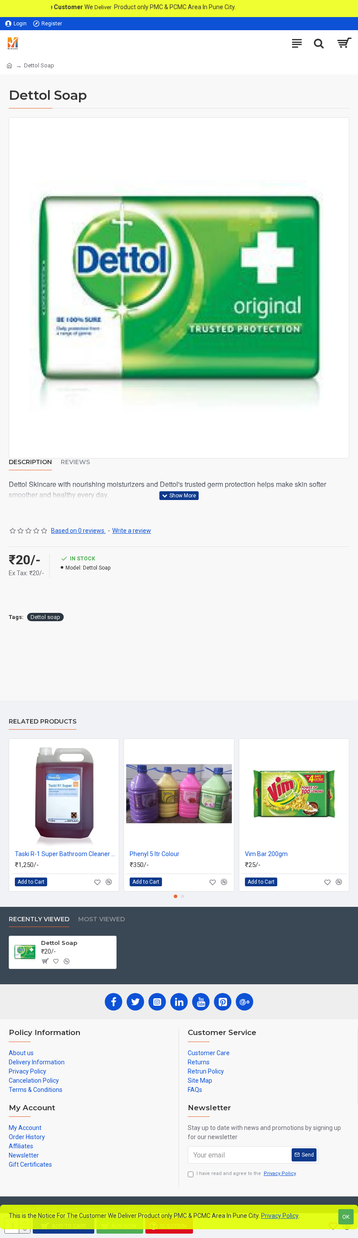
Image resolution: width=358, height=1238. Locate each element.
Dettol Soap (59, 942)
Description (30, 462)
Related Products (42, 721)
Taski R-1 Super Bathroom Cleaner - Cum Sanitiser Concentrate (66, 853)
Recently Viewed (39, 919)
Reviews (75, 462)
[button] (175, 896)
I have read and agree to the (246, 1173)
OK (346, 1217)
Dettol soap (45, 617)
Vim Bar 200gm (266, 853)
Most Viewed (101, 919)
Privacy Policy (280, 1215)
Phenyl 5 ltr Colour (154, 853)
